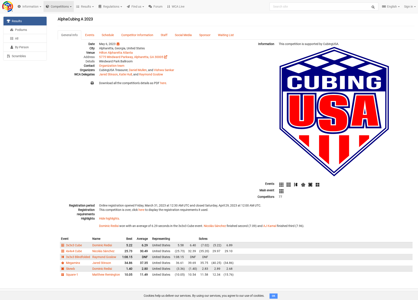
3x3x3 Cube (73, 245)
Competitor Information (137, 35)
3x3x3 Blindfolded (77, 257)
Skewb (70, 268)
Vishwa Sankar (164, 70)
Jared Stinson (108, 74)
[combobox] (324, 6)
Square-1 (71, 274)
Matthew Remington (106, 274)
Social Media (183, 35)
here (163, 83)
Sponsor (205, 35)
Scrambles (18, 56)
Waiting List (226, 35)
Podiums (20, 30)
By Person (21, 47)
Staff (164, 35)
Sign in (409, 6)
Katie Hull (125, 74)
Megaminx (72, 263)
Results (16, 21)
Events (89, 35)
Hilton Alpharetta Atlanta (116, 52)
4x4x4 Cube (73, 251)
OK (273, 296)
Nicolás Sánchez (215, 226)
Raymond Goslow (151, 74)
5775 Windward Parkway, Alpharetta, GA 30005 (131, 57)
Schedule (108, 35)
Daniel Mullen (138, 70)
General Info (69, 35)
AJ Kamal (269, 226)
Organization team (111, 65)
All (16, 38)
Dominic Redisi (109, 226)
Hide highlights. (109, 218)
